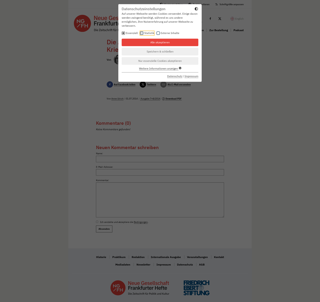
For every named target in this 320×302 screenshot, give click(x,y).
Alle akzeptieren (160, 42)
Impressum (191, 76)
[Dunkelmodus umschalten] (196, 9)
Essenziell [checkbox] (132, 33)
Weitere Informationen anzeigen (158, 68)
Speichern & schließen (160, 51)
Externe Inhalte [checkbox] (170, 33)
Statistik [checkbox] (149, 33)
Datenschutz (174, 76)
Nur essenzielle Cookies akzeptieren (160, 60)
